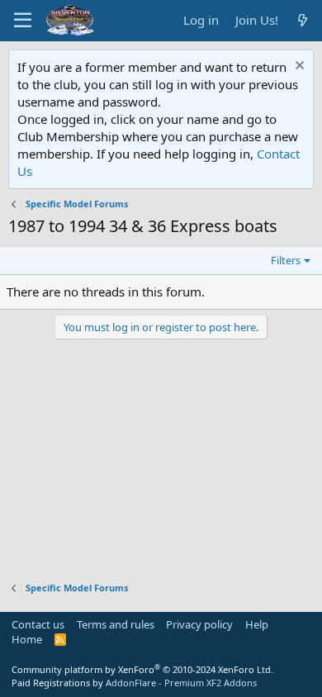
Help (256, 624)
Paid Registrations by (134, 682)
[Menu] (22, 20)
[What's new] (302, 20)
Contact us (38, 624)
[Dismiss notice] (298, 67)
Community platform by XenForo (142, 669)
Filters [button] (286, 260)
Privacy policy (199, 624)
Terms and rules (115, 624)
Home (27, 639)
